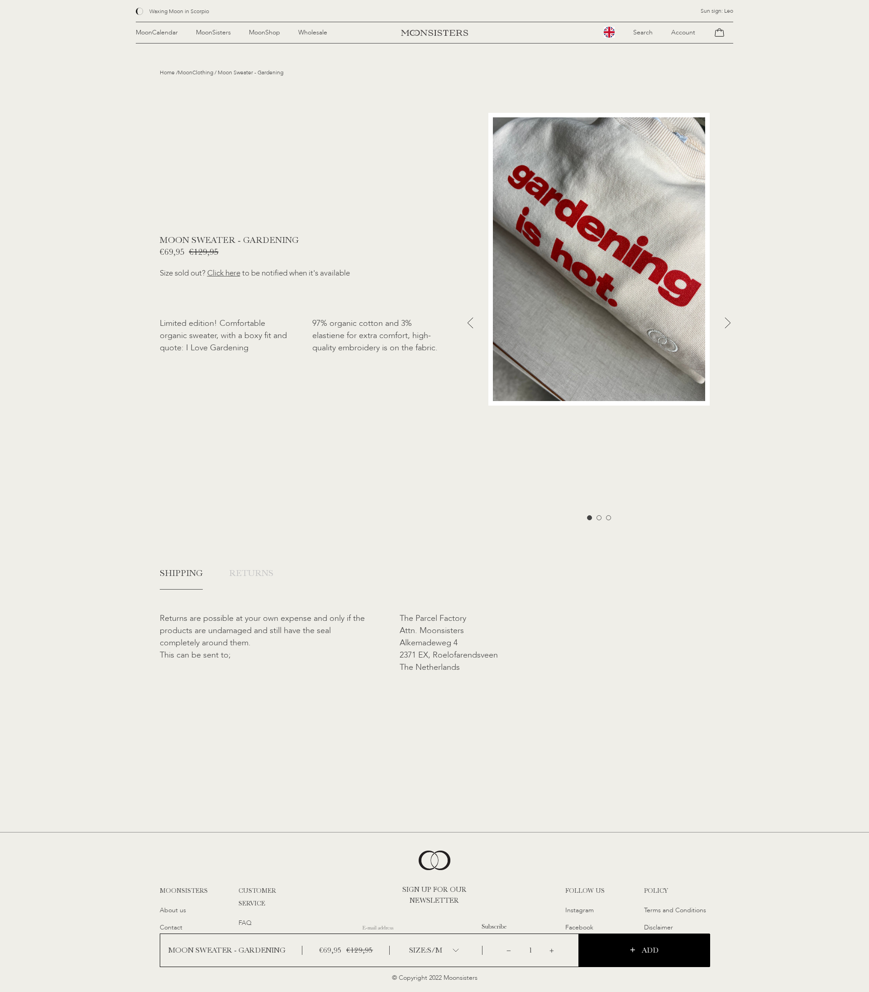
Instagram (579, 910)
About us (173, 910)
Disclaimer (658, 927)
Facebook (579, 927)
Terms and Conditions (675, 910)
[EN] (609, 32)
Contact (171, 927)
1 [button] (589, 517)
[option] (599, 259)
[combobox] (609, 32)
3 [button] (608, 517)
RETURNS (251, 573)
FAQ (245, 923)
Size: (418, 950)
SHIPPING (181, 573)
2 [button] (599, 517)
